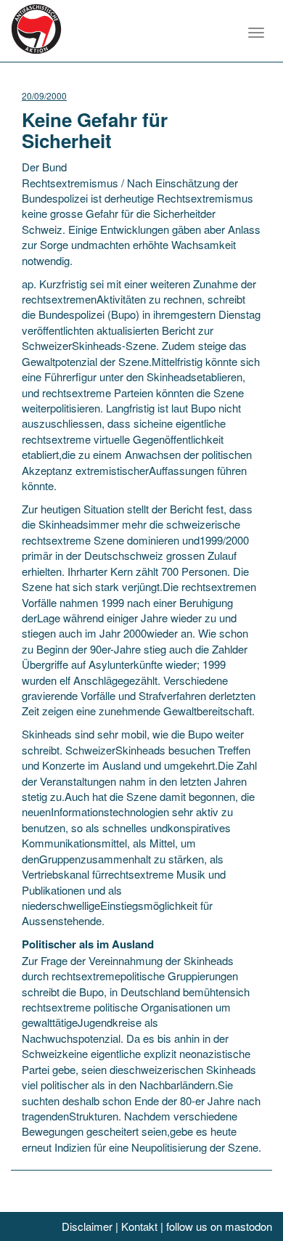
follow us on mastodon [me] (219, 1226)
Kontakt (139, 1226)
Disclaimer (87, 1226)
